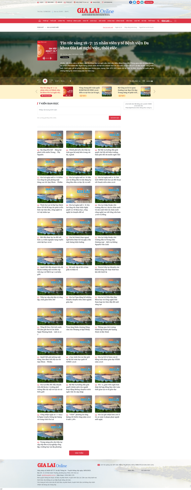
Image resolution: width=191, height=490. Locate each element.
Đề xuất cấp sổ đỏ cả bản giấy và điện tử (77, 268)
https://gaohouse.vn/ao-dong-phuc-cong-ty (139, 107)
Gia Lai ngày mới (53, 27)
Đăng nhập (149, 2)
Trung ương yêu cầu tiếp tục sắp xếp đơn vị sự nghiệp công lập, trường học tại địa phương (49, 444)
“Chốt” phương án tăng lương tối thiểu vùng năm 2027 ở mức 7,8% (78, 417)
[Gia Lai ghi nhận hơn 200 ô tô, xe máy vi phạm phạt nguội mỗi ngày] (108, 404)
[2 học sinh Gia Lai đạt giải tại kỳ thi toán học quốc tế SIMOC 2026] (79, 346)
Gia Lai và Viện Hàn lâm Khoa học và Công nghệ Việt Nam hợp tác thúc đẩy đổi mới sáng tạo (107, 300)
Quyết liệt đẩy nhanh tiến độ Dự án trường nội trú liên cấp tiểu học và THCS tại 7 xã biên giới (50, 270)
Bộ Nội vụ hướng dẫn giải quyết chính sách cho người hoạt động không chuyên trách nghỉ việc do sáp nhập (78, 388)
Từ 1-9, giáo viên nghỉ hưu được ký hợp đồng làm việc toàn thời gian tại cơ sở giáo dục (107, 387)
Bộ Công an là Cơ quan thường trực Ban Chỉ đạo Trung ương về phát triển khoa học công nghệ (128, 90)
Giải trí (137, 21)
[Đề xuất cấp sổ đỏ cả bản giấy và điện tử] (79, 256)
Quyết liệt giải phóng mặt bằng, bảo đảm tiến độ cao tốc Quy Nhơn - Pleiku (49, 359)
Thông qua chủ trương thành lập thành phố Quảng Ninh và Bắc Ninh (106, 329)
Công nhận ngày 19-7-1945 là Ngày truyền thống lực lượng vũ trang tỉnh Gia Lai (49, 417)
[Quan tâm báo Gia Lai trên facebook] (130, 2)
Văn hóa (129, 21)
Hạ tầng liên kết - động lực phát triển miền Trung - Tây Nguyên (49, 152)
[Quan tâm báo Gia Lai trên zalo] (134, 2)
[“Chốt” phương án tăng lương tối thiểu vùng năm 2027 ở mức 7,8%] (79, 404)
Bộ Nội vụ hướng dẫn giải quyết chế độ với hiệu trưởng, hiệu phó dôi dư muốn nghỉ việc (107, 152)
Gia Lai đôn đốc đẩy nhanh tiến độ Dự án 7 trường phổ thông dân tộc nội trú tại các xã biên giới (49, 388)
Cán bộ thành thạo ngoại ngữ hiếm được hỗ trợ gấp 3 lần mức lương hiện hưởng (78, 239)
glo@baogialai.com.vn (49, 475)
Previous (36, 91)
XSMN (150, 104)
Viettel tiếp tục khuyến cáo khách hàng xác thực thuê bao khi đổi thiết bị (107, 269)
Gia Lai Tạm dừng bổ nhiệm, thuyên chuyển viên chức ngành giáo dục (79, 299)
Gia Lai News (167, 21)
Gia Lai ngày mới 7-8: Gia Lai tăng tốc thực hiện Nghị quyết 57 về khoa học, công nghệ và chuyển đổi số (78, 208)
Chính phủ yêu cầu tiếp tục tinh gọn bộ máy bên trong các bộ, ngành (78, 152)
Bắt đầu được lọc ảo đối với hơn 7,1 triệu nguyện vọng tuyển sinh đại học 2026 (50, 239)
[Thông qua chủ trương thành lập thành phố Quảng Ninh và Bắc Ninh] (108, 316)
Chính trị (61, 21)
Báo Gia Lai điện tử (95, 11)
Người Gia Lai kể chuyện (146, 27)
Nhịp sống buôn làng (130, 27)
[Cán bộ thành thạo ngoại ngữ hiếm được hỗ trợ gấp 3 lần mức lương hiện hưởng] (79, 226)
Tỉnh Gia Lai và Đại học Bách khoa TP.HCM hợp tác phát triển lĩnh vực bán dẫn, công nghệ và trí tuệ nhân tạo (50, 208)
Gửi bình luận (115, 118)
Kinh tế (85, 21)
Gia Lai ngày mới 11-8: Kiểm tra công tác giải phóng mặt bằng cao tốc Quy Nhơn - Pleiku (50, 179)
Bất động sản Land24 (141, 104)
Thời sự (45, 21)
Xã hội (144, 21)
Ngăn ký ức (118, 27)
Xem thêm (79, 453)
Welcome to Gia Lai (82, 2)
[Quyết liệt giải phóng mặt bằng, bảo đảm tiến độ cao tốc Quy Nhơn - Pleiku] (50, 346)
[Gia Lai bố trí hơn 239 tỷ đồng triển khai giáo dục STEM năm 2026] (108, 346)
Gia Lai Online (52, 464)
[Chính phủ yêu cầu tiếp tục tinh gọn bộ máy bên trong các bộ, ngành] (79, 139)
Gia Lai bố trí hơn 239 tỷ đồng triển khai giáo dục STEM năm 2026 (107, 359)
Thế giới (53, 21)
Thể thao (151, 21)
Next (154, 91)
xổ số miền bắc (129, 104)
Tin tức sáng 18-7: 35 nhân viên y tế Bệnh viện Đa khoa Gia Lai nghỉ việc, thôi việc (50, 90)
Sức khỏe (102, 21)
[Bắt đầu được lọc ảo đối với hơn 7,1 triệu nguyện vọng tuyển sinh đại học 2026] (50, 226)
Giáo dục (93, 21)
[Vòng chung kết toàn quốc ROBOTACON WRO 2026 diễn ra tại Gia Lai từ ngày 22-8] (107, 91)
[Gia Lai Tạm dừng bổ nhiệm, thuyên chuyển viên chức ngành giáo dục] (79, 286)
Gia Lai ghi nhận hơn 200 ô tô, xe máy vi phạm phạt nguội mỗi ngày (107, 417)
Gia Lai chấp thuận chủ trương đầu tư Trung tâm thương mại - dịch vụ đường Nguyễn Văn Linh (106, 240)
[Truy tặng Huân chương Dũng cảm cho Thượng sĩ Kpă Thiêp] (79, 316)
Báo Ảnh (50, 2)
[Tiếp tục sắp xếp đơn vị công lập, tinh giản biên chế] (50, 286)
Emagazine (96, 2)
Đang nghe (47, 95)
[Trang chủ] (39, 21)
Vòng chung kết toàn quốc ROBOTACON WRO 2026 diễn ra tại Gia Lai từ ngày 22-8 (89, 90)
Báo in (60, 2)
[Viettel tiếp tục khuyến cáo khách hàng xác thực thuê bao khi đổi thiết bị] (108, 256)
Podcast (69, 2)
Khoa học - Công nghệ (116, 21)
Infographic (108, 2)
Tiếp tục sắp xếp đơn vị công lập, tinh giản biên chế (50, 298)
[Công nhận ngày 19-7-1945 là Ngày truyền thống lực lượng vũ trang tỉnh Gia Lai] (50, 404)
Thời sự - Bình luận (74, 21)
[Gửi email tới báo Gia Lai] (141, 2)
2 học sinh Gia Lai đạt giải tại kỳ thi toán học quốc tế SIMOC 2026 (78, 359)
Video (41, 2)
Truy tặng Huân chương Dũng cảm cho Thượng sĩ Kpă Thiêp (78, 328)
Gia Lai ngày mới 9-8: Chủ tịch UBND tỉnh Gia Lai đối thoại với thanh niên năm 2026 (108, 179)
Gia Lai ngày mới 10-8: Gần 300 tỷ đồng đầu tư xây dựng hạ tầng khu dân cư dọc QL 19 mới (78, 179)
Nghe (84, 95)
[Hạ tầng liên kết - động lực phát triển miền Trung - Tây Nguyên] (50, 139)
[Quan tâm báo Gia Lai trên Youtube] (138, 2)
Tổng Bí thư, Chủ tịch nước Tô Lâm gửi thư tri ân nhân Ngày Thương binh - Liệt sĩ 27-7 (49, 330)
